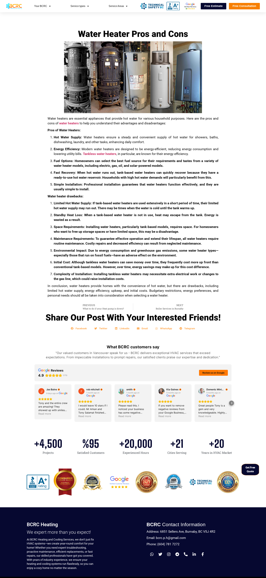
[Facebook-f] (203, 554)
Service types (78, 6)
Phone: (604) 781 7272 (163, 544)
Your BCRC (40, 6)
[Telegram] (177, 554)
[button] (79, 328)
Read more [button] (44, 413)
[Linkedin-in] (194, 554)
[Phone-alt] (186, 554)
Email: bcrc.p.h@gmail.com (166, 538)
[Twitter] (160, 554)
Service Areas (116, 6)
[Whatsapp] (152, 554)
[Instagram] (169, 554)
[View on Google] (41, 391)
